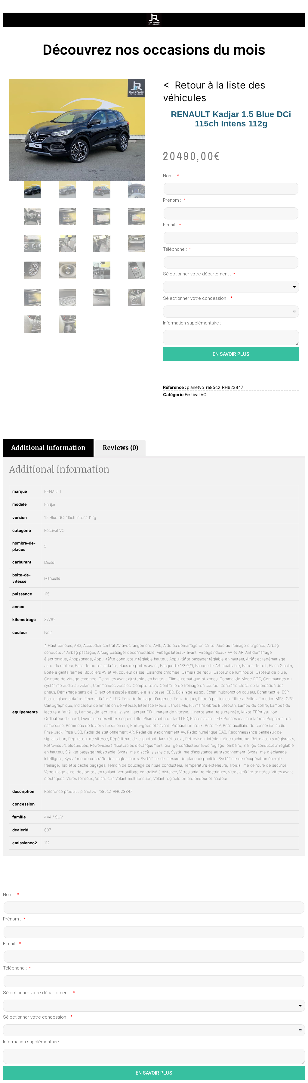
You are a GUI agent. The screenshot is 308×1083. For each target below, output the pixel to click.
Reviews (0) (120, 448)
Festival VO (196, 394)
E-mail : (170, 225)
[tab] (48, 448)
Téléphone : (175, 249)
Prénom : (172, 200)
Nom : (169, 175)
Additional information (48, 448)
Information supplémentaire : (192, 323)
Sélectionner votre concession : (196, 298)
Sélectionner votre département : (197, 274)
